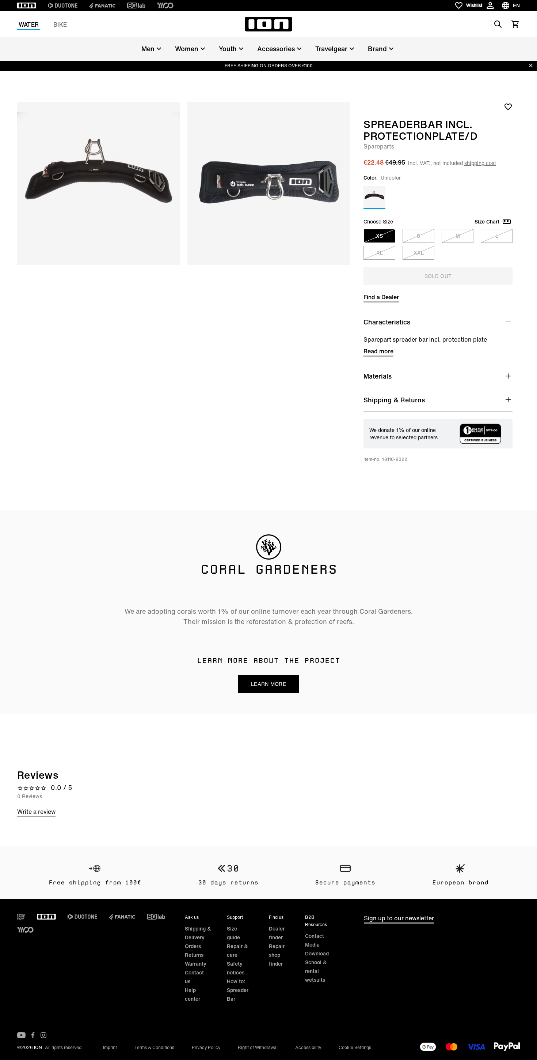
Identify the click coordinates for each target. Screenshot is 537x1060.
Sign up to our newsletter (399, 918)
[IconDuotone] (62, 5)
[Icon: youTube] (21, 1035)
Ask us (192, 917)
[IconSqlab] (136, 5)
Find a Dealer (381, 297)
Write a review (36, 811)
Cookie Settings (355, 1047)
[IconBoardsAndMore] (21, 917)
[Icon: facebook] (33, 1035)
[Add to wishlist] (508, 106)
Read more (378, 351)
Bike (60, 24)
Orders (193, 946)
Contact (314, 936)
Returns (194, 955)
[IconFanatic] (102, 5)
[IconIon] (26, 5)
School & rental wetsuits (316, 971)
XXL (419, 252)
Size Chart (487, 221)
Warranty (195, 963)
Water (29, 24)
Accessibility (308, 1047)
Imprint (110, 1047)
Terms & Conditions (154, 1047)
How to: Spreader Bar (237, 990)
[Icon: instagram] (43, 1035)
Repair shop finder (277, 954)
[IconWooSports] (165, 5)
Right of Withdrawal (258, 1047)
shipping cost (480, 163)
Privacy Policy (206, 1047)
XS (379, 236)
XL (379, 252)
